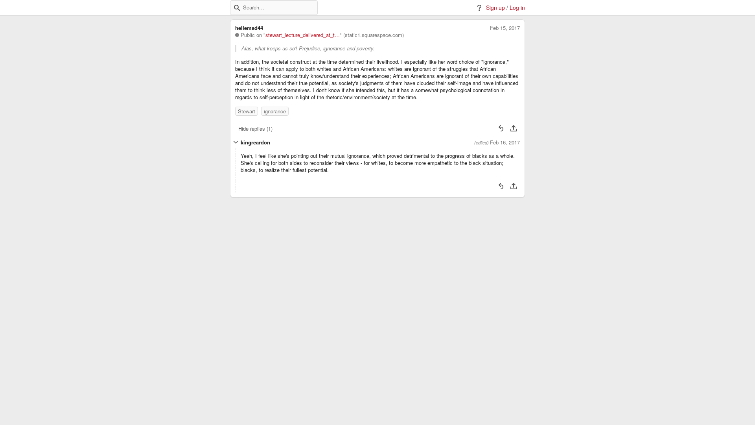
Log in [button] (517, 7)
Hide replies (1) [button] (255, 128)
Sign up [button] (495, 7)
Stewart (246, 111)
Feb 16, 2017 (505, 142)
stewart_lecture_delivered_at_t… (302, 35)
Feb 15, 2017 (505, 27)
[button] (237, 8)
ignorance (275, 111)
